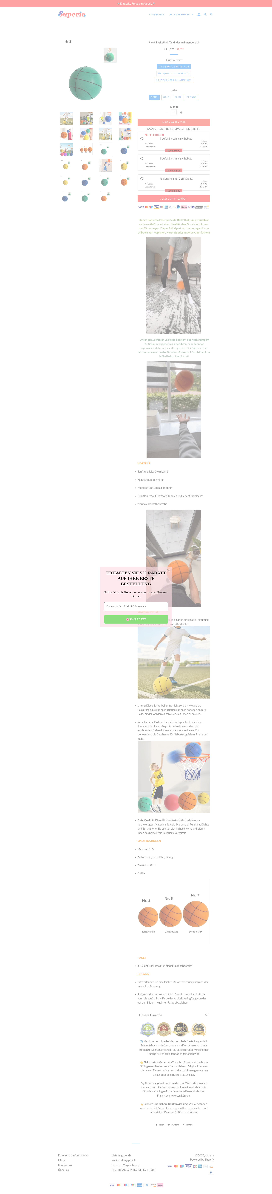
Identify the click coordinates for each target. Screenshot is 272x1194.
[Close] (168, 570)
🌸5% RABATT (136, 619)
